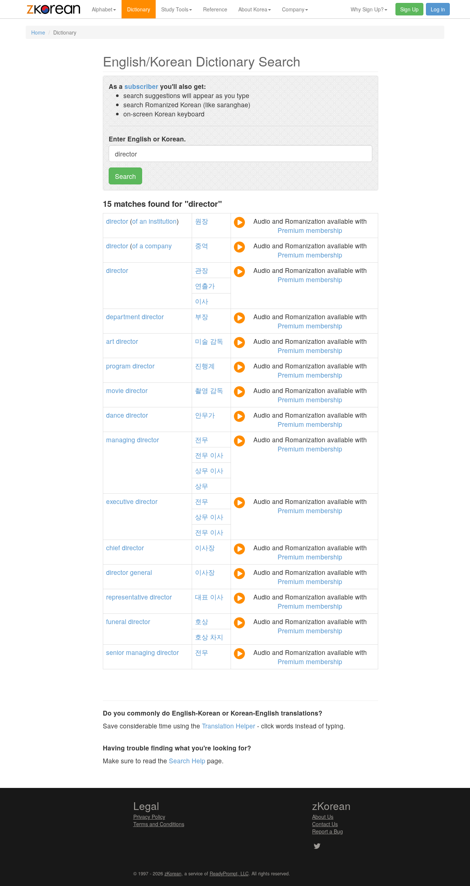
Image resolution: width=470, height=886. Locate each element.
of (135, 221)
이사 (201, 301)
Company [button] (293, 9)
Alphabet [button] (102, 9)
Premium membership (310, 230)
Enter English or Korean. (147, 138)
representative (127, 596)
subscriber (141, 86)
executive (120, 501)
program (118, 365)
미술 (201, 341)
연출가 (205, 285)
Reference (215, 9)
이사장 (205, 547)
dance (115, 414)
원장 (201, 221)
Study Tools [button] (174, 9)
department (123, 316)
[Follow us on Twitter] (317, 846)
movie (115, 390)
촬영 (201, 390)
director (117, 221)
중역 (201, 245)
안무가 (205, 414)
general (141, 572)
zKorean (172, 873)
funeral (116, 621)
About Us (322, 816)
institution (163, 221)
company (158, 245)
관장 (201, 270)
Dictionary (138, 9)
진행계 (205, 365)
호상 (201, 621)
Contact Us (325, 824)
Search (125, 176)
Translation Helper (228, 725)
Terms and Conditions (158, 824)
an (143, 221)
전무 (201, 439)
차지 (216, 636)
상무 (201, 470)
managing (120, 439)
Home (38, 32)
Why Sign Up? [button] (367, 9)
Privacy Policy (149, 816)
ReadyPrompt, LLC (229, 873)
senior (115, 652)
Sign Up (409, 9)
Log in (438, 9)
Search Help (187, 760)
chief (113, 547)
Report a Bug (327, 831)
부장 (201, 316)
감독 (216, 341)
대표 (201, 596)
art (110, 341)
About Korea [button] (252, 9)
